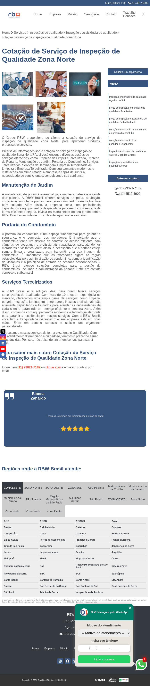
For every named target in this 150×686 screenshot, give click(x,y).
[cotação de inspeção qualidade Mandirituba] (18, 84)
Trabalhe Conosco (129, 14)
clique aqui (53, 367)
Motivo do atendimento (104, 625)
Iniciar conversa (104, 659)
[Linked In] (3, 343)
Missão (73, 14)
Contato (110, 14)
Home (37, 14)
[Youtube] (3, 349)
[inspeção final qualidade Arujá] (51, 84)
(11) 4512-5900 (139, 3)
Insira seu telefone (104, 640)
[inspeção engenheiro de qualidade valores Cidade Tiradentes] (85, 84)
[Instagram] (60, 661)
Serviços (90, 14)
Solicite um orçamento (128, 71)
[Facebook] (68, 661)
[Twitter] (3, 331)
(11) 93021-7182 (116, 3)
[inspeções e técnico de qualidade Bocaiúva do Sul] (51, 117)
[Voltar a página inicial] (14, 14)
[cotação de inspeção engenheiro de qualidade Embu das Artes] (18, 117)
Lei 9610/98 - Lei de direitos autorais (80, 602)
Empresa (54, 14)
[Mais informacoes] (143, 14)
